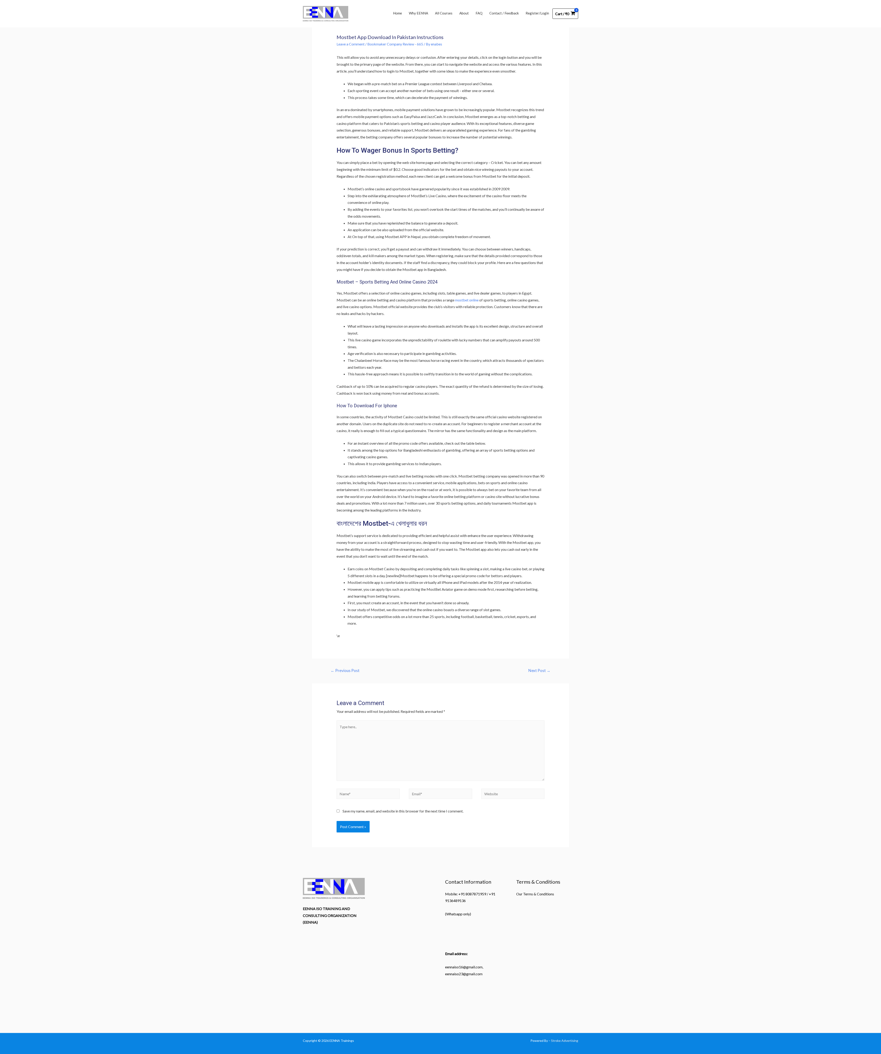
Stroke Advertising (564, 1041)
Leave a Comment (351, 44)
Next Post (539, 670)
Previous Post (345, 670)
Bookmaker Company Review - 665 (395, 44)
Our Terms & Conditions (535, 894)
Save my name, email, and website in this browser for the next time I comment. (403, 811)
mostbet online (467, 300)
